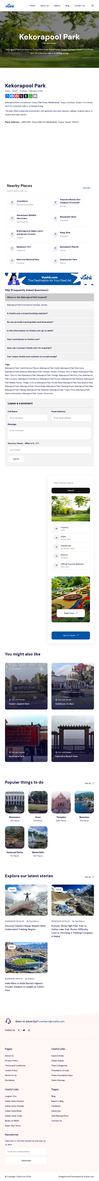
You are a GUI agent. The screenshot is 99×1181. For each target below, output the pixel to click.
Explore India (57, 1056)
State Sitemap (58, 1080)
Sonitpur (23, 91)
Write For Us (11, 1075)
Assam (15, 91)
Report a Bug (57, 1101)
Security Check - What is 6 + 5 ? (23, 443)
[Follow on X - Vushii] (23, 1030)
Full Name (12, 411)
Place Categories (59, 1065)
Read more (69, 613)
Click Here (65, 567)
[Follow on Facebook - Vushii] (18, 1030)
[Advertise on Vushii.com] (49, 278)
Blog (67, 5)
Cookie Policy (11, 1070)
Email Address (58, 411)
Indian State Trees (13, 1116)
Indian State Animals (14, 1106)
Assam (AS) (66, 539)
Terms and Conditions (15, 1065)
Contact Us (80, 5)
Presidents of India (60, 1070)
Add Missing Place (59, 1116)
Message (12, 424)
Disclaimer (10, 1080)
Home (32, 5)
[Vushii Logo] (9, 6)
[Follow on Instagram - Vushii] (29, 1030)
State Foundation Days (62, 1075)
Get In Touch (69, 635)
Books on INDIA (12, 1121)
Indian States (57, 1060)
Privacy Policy (11, 1060)
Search (71, 490)
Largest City (11, 1096)
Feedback (56, 1106)
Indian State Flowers (14, 1101)
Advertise (56, 1111)
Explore (57, 5)
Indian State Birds (13, 1111)
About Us (44, 5)
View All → (87, 188)
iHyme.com (89, 1176)
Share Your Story (13, 1125)
